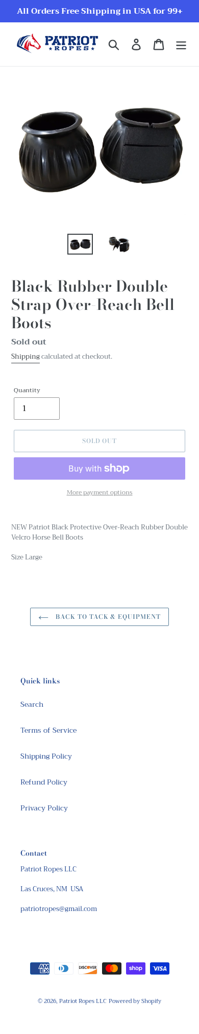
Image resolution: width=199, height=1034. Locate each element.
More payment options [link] (100, 492)
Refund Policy (43, 782)
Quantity (27, 390)
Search (31, 704)
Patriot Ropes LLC (83, 1001)
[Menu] (181, 44)
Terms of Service (48, 730)
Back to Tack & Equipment (107, 616)
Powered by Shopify (135, 1001)
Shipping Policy (46, 756)
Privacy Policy (44, 808)
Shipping (25, 356)
